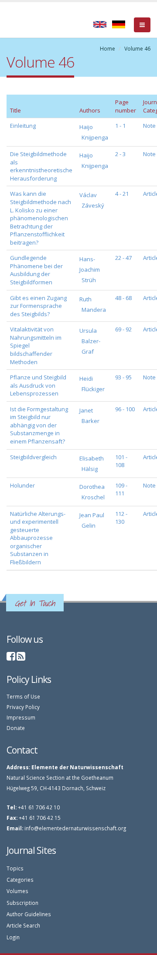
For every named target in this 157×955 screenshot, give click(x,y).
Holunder (22, 485)
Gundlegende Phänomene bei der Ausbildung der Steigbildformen (36, 270)
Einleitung (23, 126)
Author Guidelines (29, 914)
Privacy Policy (23, 706)
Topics (15, 868)
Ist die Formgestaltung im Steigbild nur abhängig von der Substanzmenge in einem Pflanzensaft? (39, 425)
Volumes (17, 890)
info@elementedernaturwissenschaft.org (75, 828)
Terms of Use (23, 696)
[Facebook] (11, 657)
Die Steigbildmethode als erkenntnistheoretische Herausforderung (41, 166)
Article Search (23, 925)
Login (13, 937)
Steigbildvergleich (33, 457)
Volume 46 (137, 48)
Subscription (22, 902)
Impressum (21, 717)
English (99, 24)
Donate (16, 727)
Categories (20, 879)
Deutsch (118, 24)
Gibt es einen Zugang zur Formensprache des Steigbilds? (38, 306)
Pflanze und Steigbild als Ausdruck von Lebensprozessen (38, 385)
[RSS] (21, 657)
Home (107, 48)
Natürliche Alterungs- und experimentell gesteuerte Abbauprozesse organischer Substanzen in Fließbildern (37, 538)
